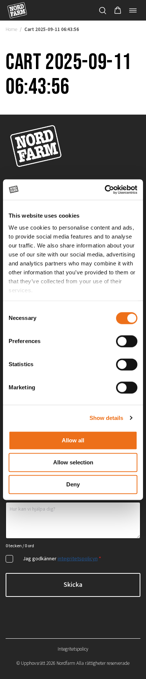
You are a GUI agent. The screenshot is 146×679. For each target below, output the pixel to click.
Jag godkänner (62, 559)
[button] (117, 10)
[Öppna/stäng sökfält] (102, 10)
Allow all (73, 440)
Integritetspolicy (73, 649)
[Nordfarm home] (17, 10)
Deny (73, 484)
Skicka (73, 584)
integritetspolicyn (78, 559)
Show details (106, 418)
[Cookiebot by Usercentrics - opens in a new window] (105, 189)
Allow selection (73, 462)
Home (11, 29)
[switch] (126, 341)
